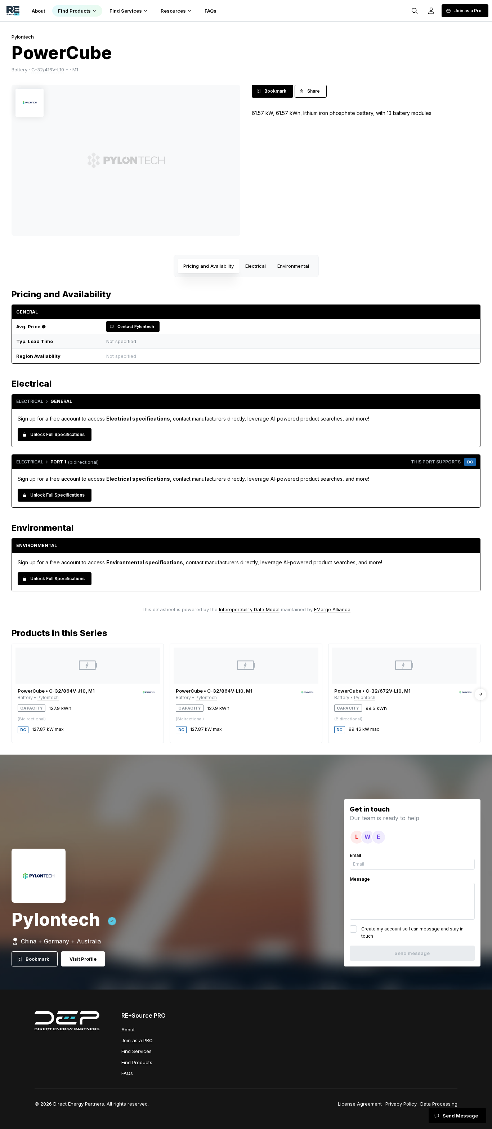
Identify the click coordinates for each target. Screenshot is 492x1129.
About (128, 1029)
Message (360, 879)
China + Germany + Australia (61, 941)
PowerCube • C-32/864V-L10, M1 (214, 691)
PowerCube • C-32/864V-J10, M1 (56, 691)
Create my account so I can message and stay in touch (412, 932)
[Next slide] (480, 694)
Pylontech (23, 37)
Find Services (136, 1051)
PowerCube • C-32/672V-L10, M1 (372, 691)
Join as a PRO (137, 1040)
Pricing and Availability (208, 266)
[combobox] (289, 356)
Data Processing (438, 1104)
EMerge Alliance (332, 609)
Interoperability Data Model (249, 609)
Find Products (136, 1062)
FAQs (127, 1073)
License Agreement (360, 1104)
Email (355, 855)
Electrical (255, 266)
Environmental (293, 266)
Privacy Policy (401, 1104)
